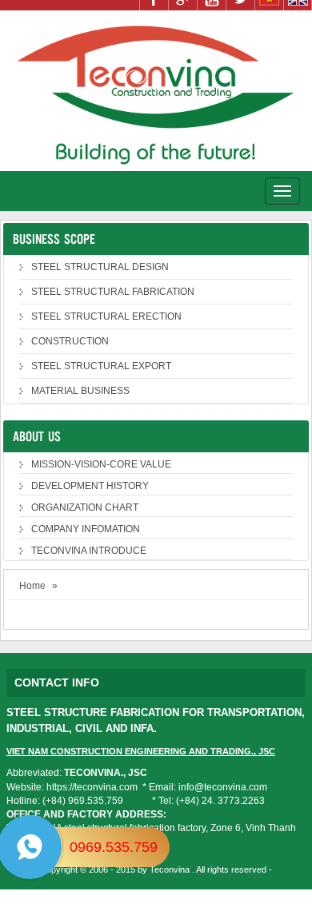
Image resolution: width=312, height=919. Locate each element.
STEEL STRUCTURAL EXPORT (101, 366)
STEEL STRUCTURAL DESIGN (100, 267)
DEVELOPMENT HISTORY (90, 485)
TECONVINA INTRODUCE (88, 550)
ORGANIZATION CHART (84, 507)
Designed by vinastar (158, 893)
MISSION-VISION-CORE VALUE (101, 464)
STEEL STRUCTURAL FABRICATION (112, 291)
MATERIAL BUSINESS (80, 390)
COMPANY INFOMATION (85, 529)
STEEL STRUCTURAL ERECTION (106, 316)
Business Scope (54, 238)
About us (37, 436)
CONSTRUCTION (70, 341)
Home (32, 585)
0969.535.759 (114, 847)
